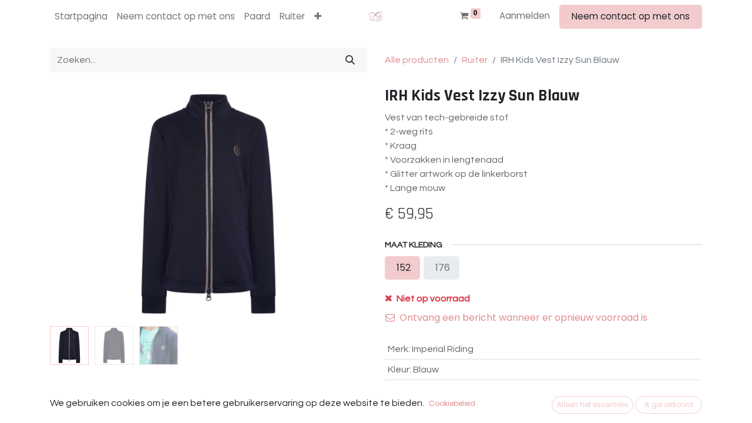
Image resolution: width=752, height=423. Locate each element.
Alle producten (417, 60)
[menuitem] (81, 16)
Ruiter (475, 60)
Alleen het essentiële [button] (592, 404)
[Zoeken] (350, 60)
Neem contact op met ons (631, 16)
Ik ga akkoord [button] (668, 404)
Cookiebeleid (452, 403)
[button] (318, 16)
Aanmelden (524, 15)
